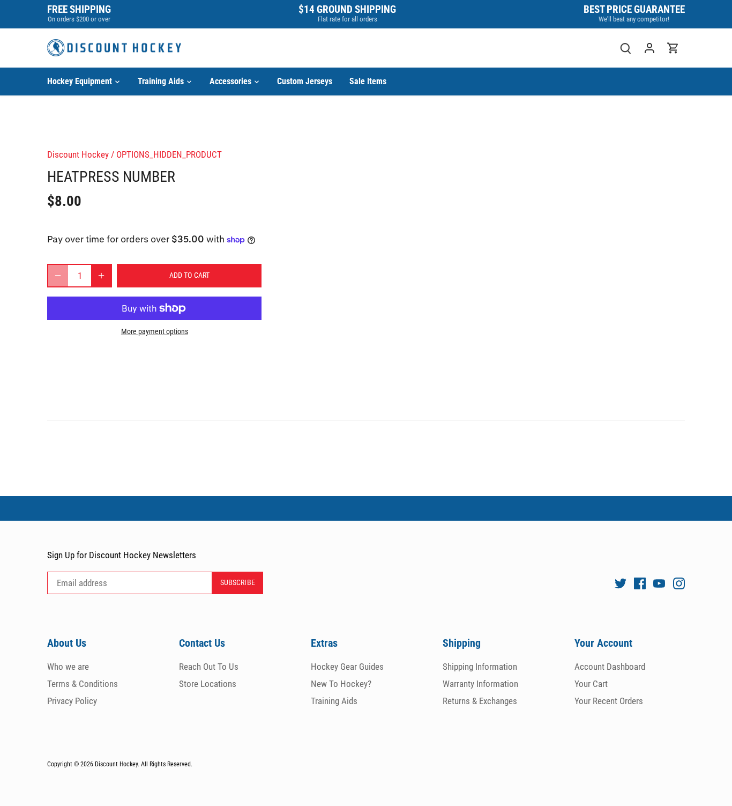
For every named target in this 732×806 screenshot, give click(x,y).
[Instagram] (679, 583)
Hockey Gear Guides (347, 666)
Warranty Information (480, 683)
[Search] (626, 48)
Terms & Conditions (82, 683)
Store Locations (207, 683)
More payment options (154, 332)
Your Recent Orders (608, 701)
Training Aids (334, 701)
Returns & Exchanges (480, 701)
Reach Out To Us (208, 666)
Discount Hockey (78, 154)
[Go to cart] (673, 48)
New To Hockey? (341, 683)
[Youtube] (659, 583)
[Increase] (101, 275)
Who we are (68, 666)
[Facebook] (640, 583)
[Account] (649, 48)
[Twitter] (620, 583)
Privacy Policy (72, 701)
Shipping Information (480, 666)
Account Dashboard (609, 666)
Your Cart (591, 683)
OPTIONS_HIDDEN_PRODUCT (169, 154)
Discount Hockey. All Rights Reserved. (143, 764)
